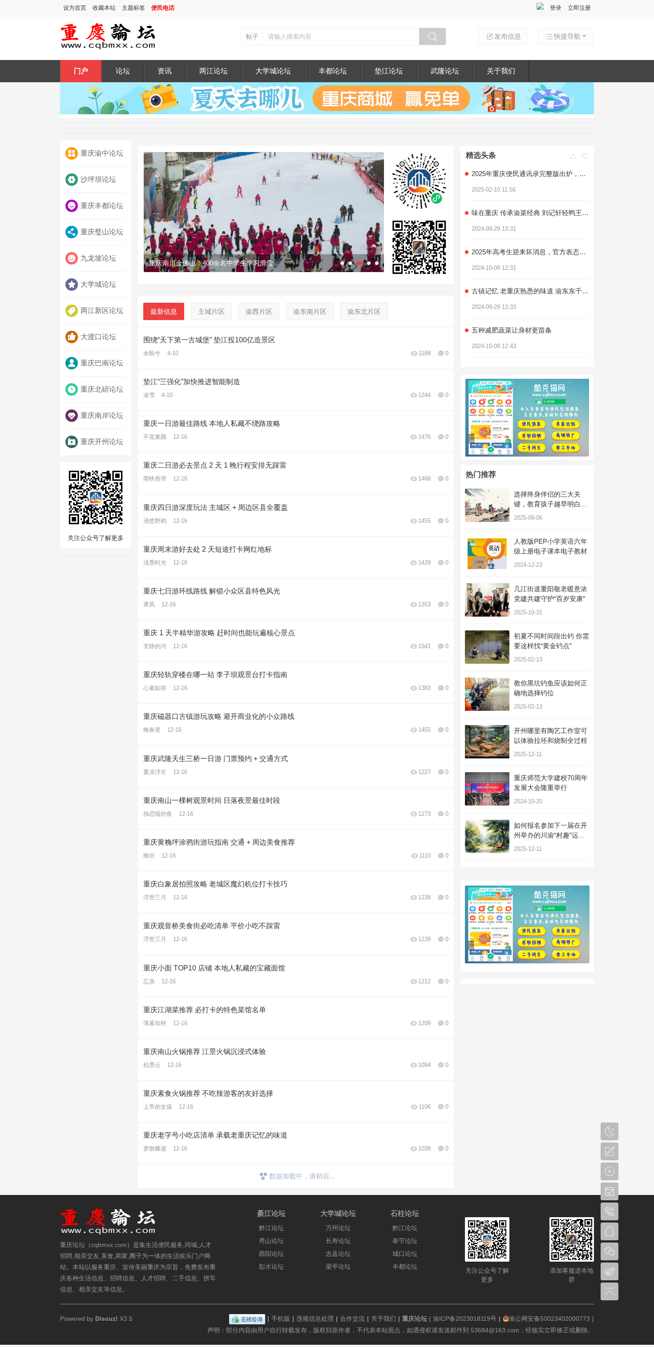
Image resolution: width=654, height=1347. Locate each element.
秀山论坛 (271, 1240)
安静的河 (154, 646)
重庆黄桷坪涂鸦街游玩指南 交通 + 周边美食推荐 (219, 842)
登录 (555, 7)
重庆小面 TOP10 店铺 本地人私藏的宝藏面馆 (214, 968)
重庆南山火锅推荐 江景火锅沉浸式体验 (204, 1051)
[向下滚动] (584, 157)
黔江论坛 (271, 1227)
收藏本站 (104, 7)
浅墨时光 (154, 562)
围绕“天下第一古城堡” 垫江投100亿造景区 (209, 340)
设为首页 (74, 7)
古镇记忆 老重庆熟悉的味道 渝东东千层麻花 (530, 279)
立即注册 (579, 7)
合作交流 (352, 1318)
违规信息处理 (315, 1318)
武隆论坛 (445, 71)
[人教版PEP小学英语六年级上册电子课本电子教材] (487, 552)
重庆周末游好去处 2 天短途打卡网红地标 (207, 549)
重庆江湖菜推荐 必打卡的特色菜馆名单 (204, 1010)
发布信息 (507, 36)
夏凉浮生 (154, 772)
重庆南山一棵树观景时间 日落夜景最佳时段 (211, 800)
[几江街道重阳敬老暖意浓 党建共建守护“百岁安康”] (487, 600)
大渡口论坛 (98, 337)
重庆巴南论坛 (102, 363)
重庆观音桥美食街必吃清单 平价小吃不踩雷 (211, 926)
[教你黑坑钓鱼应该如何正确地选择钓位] (487, 694)
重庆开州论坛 (102, 441)
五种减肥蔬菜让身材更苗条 (512, 318)
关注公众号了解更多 (96, 537)
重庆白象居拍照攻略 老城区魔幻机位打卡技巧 (215, 884)
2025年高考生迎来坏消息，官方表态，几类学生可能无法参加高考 (530, 240)
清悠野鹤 (154, 520)
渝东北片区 (364, 311)
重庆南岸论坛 (102, 415)
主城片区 (211, 311)
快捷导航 (567, 36)
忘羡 (149, 981)
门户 (81, 71)
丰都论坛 (333, 71)
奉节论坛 (404, 1240)
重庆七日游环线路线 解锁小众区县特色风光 (211, 591)
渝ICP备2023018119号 (465, 1318)
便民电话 (162, 7)
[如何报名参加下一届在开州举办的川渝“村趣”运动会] (487, 836)
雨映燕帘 (154, 478)
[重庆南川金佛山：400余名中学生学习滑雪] (264, 212)
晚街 (149, 855)
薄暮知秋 (154, 1023)
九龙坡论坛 (98, 258)
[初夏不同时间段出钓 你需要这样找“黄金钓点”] (487, 647)
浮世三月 (154, 897)
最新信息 (163, 311)
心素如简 (154, 688)
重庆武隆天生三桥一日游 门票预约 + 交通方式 (215, 758)
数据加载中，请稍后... (302, 1176)
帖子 (252, 36)
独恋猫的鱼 (157, 813)
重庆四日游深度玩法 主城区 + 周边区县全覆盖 (215, 507)
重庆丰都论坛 (102, 205)
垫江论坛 (389, 71)
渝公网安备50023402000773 (549, 1318)
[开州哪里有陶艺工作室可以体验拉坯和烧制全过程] (487, 741)
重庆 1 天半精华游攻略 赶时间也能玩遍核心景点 (219, 633)
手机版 (280, 1318)
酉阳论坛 (271, 1253)
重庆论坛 (414, 1318)
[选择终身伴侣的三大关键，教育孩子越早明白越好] (487, 505)
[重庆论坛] (108, 47)
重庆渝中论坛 (102, 153)
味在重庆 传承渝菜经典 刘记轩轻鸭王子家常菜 (530, 201)
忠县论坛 (338, 1253)
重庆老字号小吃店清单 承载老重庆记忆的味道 (215, 1135)
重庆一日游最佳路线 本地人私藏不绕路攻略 (211, 423)
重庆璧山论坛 (102, 232)
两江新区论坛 (102, 310)
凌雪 (149, 395)
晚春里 (152, 729)
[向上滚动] (573, 157)
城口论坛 (404, 1253)
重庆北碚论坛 (102, 389)
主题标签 (133, 7)
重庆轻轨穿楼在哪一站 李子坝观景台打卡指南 (215, 674)
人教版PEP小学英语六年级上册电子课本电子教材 (530, 357)
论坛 (123, 71)
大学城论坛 (273, 71)
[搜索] (432, 36)
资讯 (164, 71)
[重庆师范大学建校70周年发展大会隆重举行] (487, 789)
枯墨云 (152, 1065)
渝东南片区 (310, 311)
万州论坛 (338, 1227)
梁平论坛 (338, 1266)
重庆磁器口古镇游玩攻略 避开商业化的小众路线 (219, 716)
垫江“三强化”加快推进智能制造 (191, 381)
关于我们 (501, 71)
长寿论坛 (338, 1240)
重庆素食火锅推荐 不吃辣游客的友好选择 (208, 1093)
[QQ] (247, 1318)
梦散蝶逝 (154, 1148)
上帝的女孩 (157, 1106)
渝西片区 (259, 311)
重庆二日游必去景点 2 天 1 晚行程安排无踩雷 (215, 465)
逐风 (149, 604)
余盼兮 (152, 353)
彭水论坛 (271, 1266)
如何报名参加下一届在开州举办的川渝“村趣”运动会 (550, 835)
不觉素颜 (154, 436)
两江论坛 (213, 71)
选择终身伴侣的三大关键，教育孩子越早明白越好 (550, 503)
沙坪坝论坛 (98, 179)
